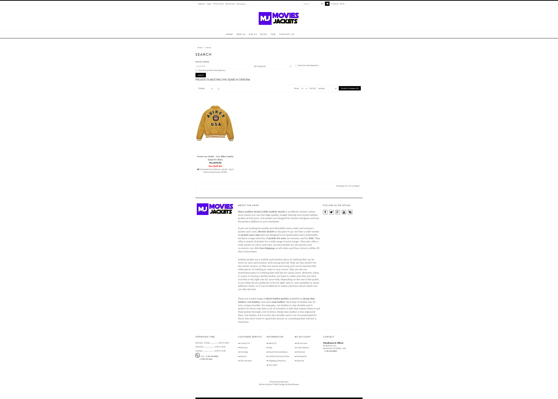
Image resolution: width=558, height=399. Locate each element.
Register (201, 3)
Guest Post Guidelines (278, 352)
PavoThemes (293, 384)
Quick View (216, 180)
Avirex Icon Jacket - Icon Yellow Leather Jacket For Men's (215, 158)
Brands (243, 356)
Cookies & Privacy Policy (279, 356)
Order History (303, 347)
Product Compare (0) (349, 88)
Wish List (301, 352)
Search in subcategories (308, 65)
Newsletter (302, 356)
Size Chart (273, 365)
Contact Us (245, 343)
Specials (300, 360)
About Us (272, 343)
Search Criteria (202, 61)
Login (209, 3)
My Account (230, 3)
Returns (243, 347)
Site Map (244, 352)
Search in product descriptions (211, 70)
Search (208, 47)
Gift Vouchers (246, 360)
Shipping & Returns (277, 360)
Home (200, 47)
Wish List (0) (218, 3)
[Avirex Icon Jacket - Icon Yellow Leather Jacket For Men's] (215, 123)
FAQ (270, 347)
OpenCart (284, 381)
